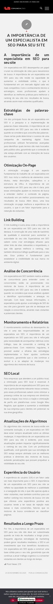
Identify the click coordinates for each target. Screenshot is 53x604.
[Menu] (45, 8)
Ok (13, 600)
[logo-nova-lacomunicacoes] (22, 8)
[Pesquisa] (39, 8)
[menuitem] (39, 8)
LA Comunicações (40, 573)
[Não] (50, 596)
